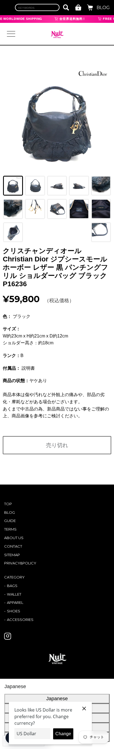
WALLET (14, 594)
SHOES (13, 611)
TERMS (10, 529)
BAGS (12, 585)
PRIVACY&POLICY (20, 563)
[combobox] (37, 7)
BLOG (103, 7)
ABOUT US (14, 538)
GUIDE (10, 520)
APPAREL (15, 602)
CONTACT (13, 546)
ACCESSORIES (20, 619)
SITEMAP (12, 555)
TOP (8, 504)
